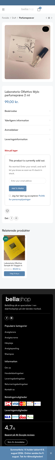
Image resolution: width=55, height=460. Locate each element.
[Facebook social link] (11, 218)
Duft (14, 17)
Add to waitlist (18, 188)
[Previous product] (46, 18)
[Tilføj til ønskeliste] (7, 211)
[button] (14, 273)
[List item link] (27, 332)
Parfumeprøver (26, 17)
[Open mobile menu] (3, 9)
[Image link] (18, 299)
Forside (5, 17)
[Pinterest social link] (16, 218)
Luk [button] (51, 453)
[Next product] (51, 18)
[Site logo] (27, 9)
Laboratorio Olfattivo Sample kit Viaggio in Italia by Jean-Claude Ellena (13, 266)
